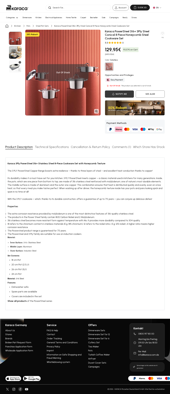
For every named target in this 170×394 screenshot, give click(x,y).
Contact (51, 334)
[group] (15, 38)
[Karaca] (17, 7)
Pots (28, 26)
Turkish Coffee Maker (99, 354)
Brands (8, 338)
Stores (8, 334)
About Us (10, 330)
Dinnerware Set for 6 (98, 338)
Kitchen (17, 26)
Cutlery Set (94, 342)
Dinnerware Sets (96, 330)
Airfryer (92, 358)
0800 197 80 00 (146, 333)
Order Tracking (54, 338)
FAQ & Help (52, 330)
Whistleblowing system (58, 362)
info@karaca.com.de (148, 354)
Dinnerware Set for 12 (99, 334)
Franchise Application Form (18, 346)
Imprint (50, 350)
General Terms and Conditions (62, 342)
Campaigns (94, 366)
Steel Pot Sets (42, 26)
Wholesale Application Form (19, 350)
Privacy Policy (53, 346)
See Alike (150, 94)
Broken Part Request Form (18, 342)
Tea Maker (93, 346)
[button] (27, 74)
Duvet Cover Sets (97, 362)
